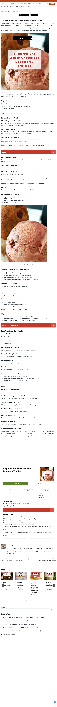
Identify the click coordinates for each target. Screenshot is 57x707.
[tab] (26, 600)
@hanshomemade (28, 264)
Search (3, 607)
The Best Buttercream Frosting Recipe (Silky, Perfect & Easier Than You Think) (35, 587)
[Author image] (2, 11)
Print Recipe (34, 14)
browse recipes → (34, 0)
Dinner (22, 3)
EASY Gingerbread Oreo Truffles (47, 559)
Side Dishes (13, 3)
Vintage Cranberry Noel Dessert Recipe (11, 559)
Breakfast (17, 3)
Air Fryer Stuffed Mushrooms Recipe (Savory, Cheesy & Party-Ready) (21, 621)
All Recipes (51, 3)
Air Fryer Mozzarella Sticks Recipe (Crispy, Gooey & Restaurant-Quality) (22, 631)
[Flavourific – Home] (3, 3)
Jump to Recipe (25, 14)
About (34, 3)
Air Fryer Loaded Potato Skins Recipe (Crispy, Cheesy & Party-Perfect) (21, 627)
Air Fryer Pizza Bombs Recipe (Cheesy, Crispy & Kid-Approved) (19, 624)
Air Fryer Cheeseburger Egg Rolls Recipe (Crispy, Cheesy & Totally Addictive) (23, 617)
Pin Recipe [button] (42, 483)
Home (9, 3)
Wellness (29, 3)
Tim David (6, 11)
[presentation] (7, 576)
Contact (37, 3)
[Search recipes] (47, 4)
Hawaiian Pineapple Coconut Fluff (49, 584)
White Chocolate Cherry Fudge (7, 584)
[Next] (54, 585)
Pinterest (41, 3)
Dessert (25, 3)
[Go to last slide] (3, 585)
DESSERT (3, 9)
